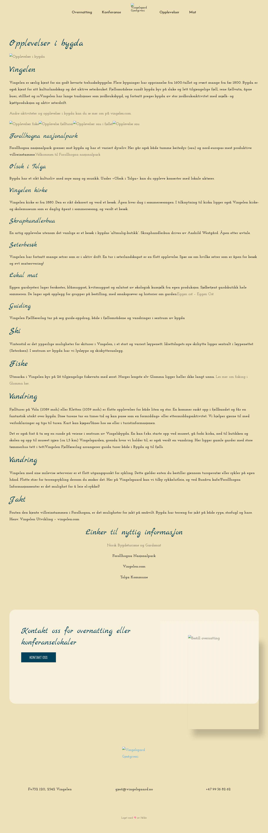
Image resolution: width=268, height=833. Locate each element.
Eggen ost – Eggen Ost (195, 294)
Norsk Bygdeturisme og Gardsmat (134, 545)
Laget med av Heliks (134, 818)
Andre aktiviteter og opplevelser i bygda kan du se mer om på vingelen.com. (70, 113)
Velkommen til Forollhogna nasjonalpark (68, 155)
